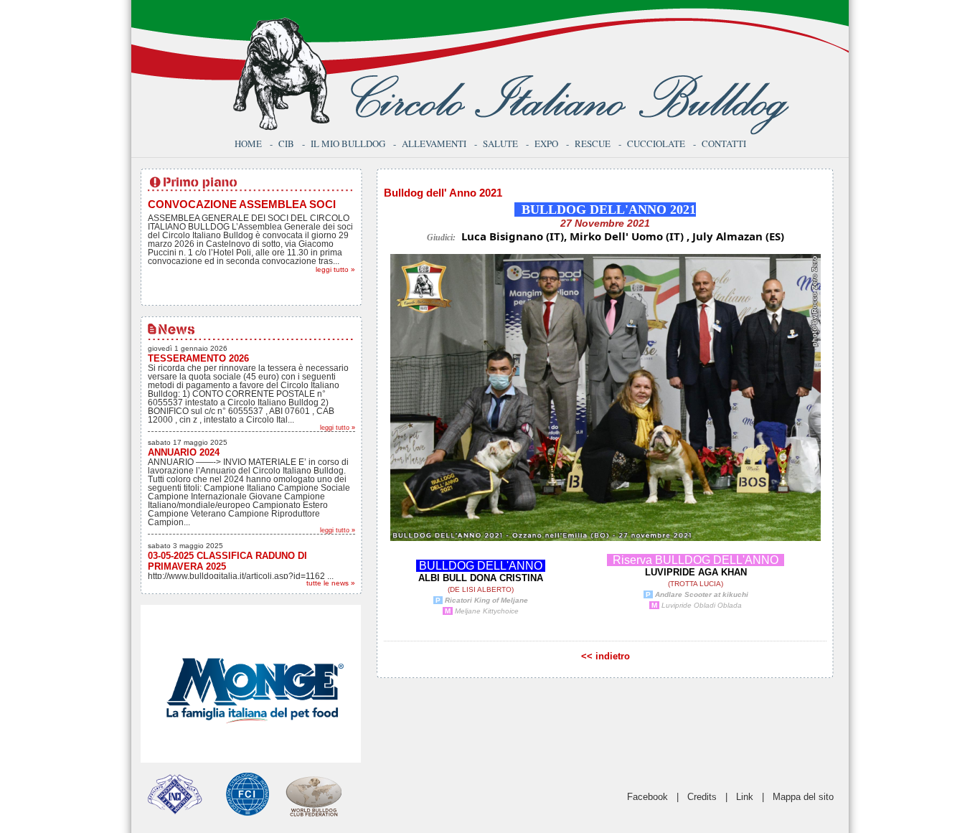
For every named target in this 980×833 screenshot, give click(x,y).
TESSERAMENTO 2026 (198, 358)
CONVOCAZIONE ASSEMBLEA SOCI (242, 204)
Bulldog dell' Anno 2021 (443, 193)
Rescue (593, 143)
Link (744, 796)
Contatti (724, 143)
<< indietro (605, 656)
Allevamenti (434, 143)
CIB (286, 143)
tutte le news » (330, 583)
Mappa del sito (803, 796)
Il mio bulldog (348, 143)
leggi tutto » (335, 269)
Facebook (647, 796)
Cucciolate (656, 143)
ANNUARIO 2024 (184, 452)
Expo (546, 143)
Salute (500, 143)
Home (248, 143)
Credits (702, 796)
